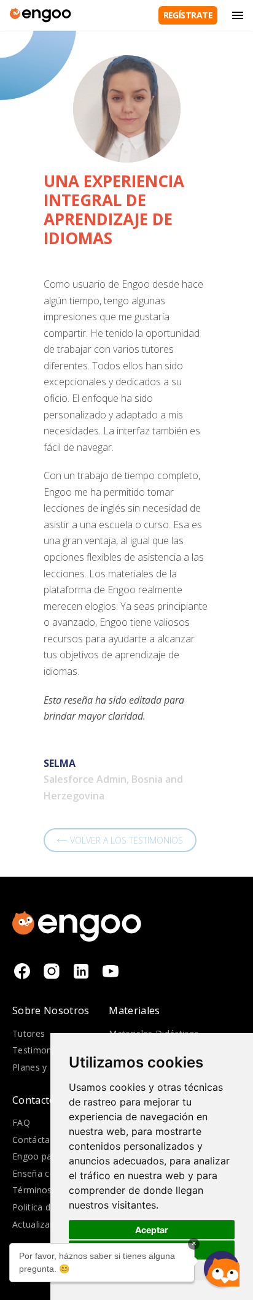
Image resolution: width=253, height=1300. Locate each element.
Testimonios (38, 1050)
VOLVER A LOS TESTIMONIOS (126, 840)
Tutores (28, 1033)
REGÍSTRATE (187, 15)
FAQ (21, 1122)
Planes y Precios (46, 1067)
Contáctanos (39, 1139)
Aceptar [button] (151, 1230)
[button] (221, 1269)
